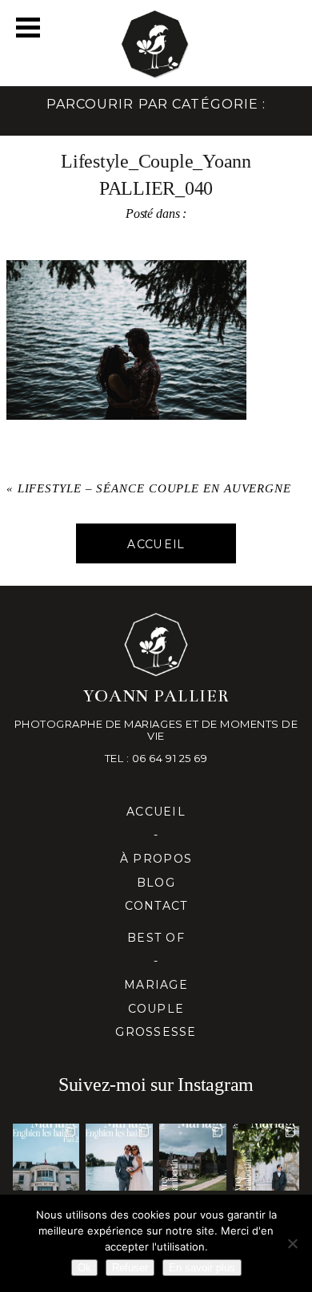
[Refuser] (292, 1243)
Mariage (156, 985)
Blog (156, 882)
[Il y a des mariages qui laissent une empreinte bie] (266, 1157)
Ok (84, 1268)
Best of (156, 937)
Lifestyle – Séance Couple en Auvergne (154, 488)
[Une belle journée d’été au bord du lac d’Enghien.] (119, 1157)
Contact (156, 906)
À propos (156, 858)
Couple (156, 1009)
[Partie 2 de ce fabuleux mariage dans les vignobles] (192, 1157)
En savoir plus (202, 1268)
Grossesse (155, 1032)
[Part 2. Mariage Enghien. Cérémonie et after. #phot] (46, 1157)
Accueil (156, 811)
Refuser (130, 1268)
